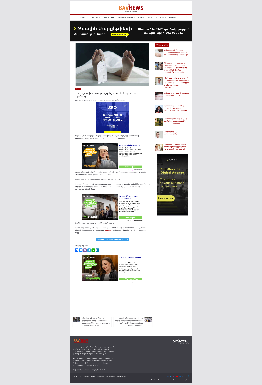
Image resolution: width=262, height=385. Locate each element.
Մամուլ (83, 17)
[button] (87, 17)
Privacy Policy (185, 380)
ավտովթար (104, 100)
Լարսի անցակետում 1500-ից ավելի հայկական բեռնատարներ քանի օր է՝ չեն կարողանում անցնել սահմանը (129, 321)
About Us (153, 380)
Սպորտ (163, 17)
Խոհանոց (172, 17)
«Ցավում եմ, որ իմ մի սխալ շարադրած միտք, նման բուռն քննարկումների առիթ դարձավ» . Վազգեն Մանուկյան (96, 321)
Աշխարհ (141, 17)
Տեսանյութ (152, 17)
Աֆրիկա (111, 100)
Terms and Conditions (173, 380)
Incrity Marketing (109, 376)
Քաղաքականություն (126, 17)
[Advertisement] (112, 299)
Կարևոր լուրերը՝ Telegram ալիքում (113, 239)
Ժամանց (95, 17)
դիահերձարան (120, 100)
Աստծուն (108, 230)
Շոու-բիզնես (109, 17)
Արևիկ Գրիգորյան (91, 100)
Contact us (161, 380)
